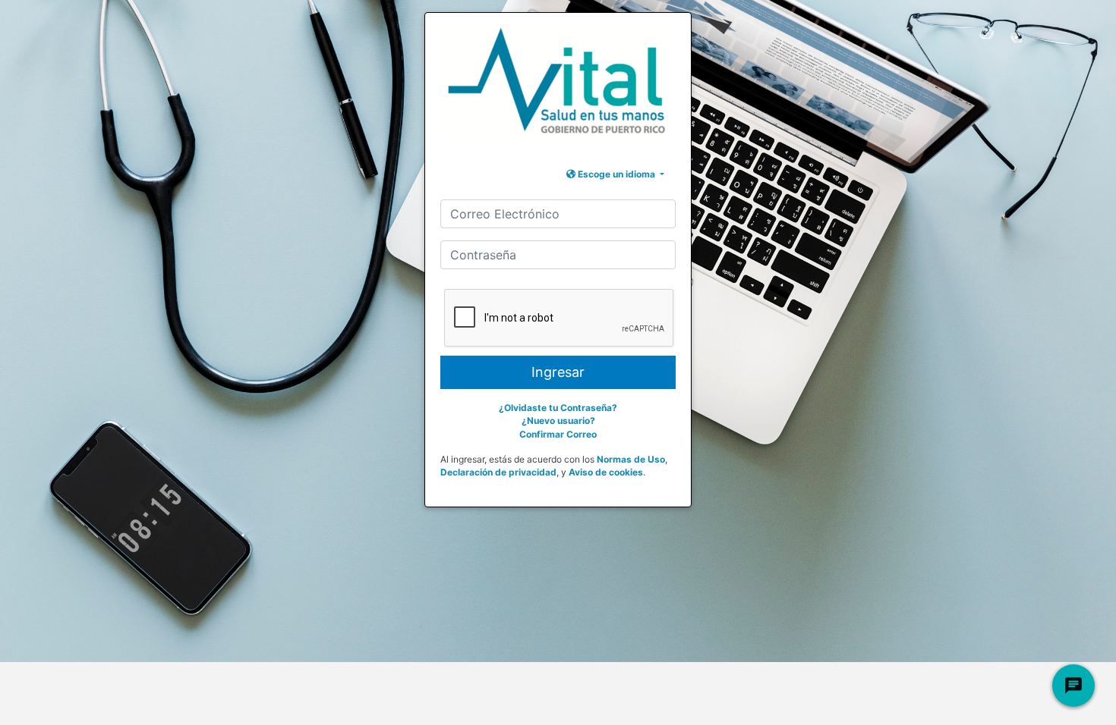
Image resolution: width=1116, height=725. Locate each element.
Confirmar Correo (558, 434)
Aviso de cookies (606, 472)
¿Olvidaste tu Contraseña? (558, 407)
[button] (615, 174)
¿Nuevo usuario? (558, 420)
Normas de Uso (631, 459)
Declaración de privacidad (498, 472)
